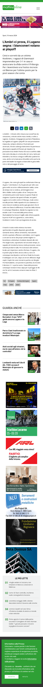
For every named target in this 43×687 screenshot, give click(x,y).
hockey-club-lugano (23, 281)
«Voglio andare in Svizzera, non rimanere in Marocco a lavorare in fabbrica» (21, 584)
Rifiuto (25, 676)
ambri (11, 284)
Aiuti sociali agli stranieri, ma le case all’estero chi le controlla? (14, 348)
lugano (34, 281)
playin (18, 284)
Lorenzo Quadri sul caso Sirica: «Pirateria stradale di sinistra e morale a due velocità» (22, 611)
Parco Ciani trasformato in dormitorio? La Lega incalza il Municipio (14, 332)
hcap (5, 284)
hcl (4, 281)
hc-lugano (11, 281)
